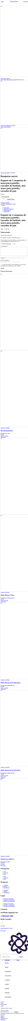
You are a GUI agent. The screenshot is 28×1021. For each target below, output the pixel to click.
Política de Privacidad (8, 898)
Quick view (3, 437)
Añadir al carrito (10, 199)
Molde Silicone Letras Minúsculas (10, 682)
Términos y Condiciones (9, 900)
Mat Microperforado (7, 430)
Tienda (5, 79)
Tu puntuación (4, 243)
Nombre (3, 258)
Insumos (5, 886)
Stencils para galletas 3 (6, 172)
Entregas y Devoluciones (9, 901)
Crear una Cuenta (5, 1010)
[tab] (15, 207)
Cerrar (2, 1003)
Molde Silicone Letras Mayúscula (10, 770)
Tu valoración (4, 246)
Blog (4, 874)
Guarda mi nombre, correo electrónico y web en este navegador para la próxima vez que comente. (13, 265)
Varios (14, 79)
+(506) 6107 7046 (7, 916)
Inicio (2, 79)
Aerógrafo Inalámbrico (6, 125)
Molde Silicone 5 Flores (7, 595)
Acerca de (5, 872)
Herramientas (10, 79)
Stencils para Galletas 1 (7, 859)
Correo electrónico (5, 260)
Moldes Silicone (11, 597)
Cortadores (5, 885)
